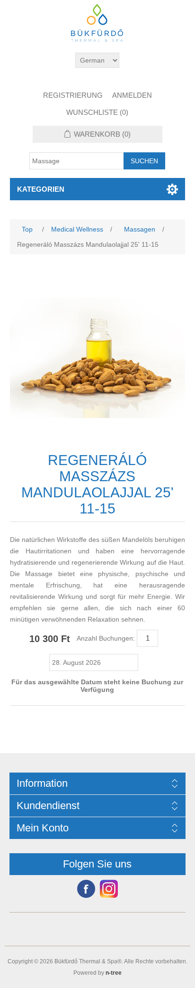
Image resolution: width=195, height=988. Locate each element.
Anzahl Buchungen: (106, 638)
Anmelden (132, 95)
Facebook (86, 889)
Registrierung (73, 95)
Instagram (109, 889)
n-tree (114, 972)
